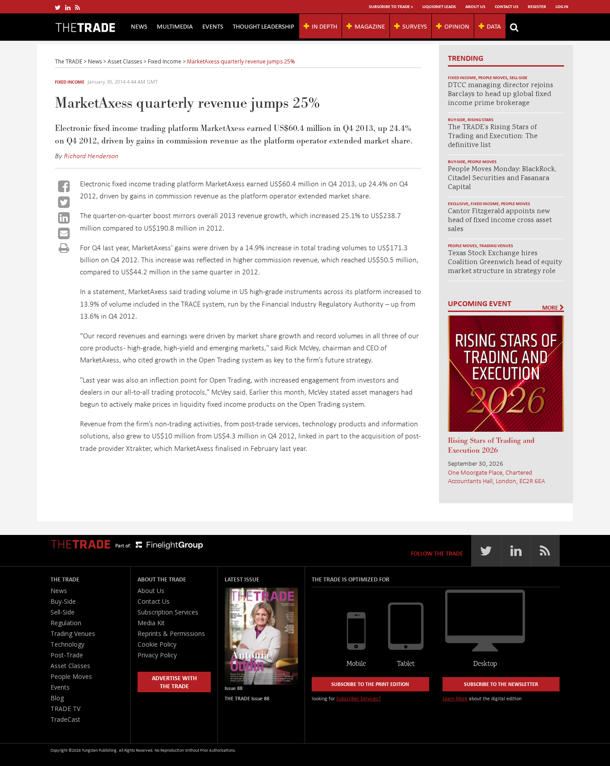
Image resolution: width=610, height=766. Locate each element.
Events (212, 25)
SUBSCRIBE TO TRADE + (391, 6)
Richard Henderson (91, 155)
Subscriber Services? (358, 698)
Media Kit (151, 623)
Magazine (370, 25)
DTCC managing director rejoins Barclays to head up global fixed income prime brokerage (500, 94)
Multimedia (175, 25)
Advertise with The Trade (174, 681)
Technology (67, 644)
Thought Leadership (263, 25)
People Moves (492, 77)
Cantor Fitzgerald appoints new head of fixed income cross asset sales (500, 220)
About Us (475, 6)
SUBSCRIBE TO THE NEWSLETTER (501, 684)
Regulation (65, 623)
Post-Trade (66, 655)
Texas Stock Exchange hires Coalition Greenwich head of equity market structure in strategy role (505, 262)
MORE (551, 307)
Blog (57, 698)
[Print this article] (64, 247)
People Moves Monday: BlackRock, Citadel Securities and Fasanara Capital (502, 178)
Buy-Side (456, 119)
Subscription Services (168, 612)
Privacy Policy (157, 655)
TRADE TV (65, 708)
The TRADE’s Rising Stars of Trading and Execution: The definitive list (493, 136)
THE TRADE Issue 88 (247, 698)
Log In (562, 6)
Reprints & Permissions (171, 633)
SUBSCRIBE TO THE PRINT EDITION (370, 684)
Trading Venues (496, 245)
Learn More (455, 698)
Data (494, 25)
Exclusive (458, 203)
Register (537, 6)
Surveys (414, 25)
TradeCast (65, 719)
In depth (324, 25)
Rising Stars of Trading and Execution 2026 (491, 445)
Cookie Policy (157, 644)
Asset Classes (70, 665)
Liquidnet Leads (439, 6)
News (139, 25)
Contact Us (506, 6)
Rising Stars (480, 119)
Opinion (456, 25)
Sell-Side (518, 77)
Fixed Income (69, 82)
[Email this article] (64, 233)
